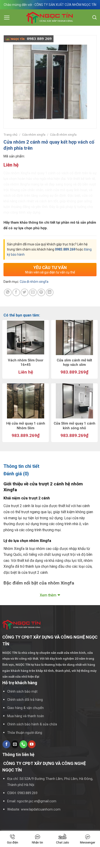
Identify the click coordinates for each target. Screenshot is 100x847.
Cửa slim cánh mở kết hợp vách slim (74, 362)
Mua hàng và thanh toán (25, 716)
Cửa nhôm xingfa (33, 134)
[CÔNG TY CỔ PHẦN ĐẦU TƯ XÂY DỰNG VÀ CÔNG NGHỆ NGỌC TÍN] (50, 18)
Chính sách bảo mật (22, 692)
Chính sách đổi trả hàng (25, 700)
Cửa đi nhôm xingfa (63, 134)
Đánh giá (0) (16, 473)
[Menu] (6, 17)
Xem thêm (48, 595)
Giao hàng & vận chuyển (25, 708)
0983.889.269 (65, 249)
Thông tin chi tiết (21, 466)
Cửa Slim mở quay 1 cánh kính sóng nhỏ (74, 425)
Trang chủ (10, 134)
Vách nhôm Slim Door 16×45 (25, 362)
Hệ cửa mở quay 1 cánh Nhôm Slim (25, 425)
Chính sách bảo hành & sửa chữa (32, 724)
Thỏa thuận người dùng (24, 733)
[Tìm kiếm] (94, 17)
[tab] (50, 466)
